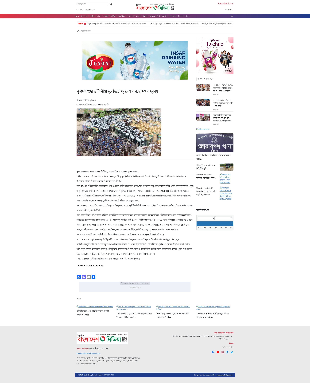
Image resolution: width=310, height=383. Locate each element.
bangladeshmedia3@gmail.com (88, 353)
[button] (232, 16)
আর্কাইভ (230, 10)
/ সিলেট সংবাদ (84, 31)
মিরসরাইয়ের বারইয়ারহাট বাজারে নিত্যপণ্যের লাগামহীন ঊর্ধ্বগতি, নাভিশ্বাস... (206, 191)
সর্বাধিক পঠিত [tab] (208, 79)
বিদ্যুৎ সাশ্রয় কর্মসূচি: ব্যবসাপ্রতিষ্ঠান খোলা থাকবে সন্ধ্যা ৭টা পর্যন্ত (201, 24)
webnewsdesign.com (224, 375)
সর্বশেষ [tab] (200, 79)
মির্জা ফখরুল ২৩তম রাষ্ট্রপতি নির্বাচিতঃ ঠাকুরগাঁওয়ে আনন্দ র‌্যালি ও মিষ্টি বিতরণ (223, 103)
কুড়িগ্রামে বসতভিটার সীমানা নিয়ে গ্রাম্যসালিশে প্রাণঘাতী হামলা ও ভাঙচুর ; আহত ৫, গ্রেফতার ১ (223, 88)
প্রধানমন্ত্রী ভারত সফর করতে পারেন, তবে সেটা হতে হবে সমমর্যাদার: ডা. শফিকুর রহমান (222, 118)
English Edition (225, 3)
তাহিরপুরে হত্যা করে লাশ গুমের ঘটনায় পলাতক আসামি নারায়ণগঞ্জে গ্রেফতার (152, 24)
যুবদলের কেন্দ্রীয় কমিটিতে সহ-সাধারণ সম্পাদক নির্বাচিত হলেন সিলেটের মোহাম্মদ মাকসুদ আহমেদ (94, 24)
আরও (79, 298)
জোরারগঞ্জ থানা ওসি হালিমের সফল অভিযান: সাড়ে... (213, 157)
